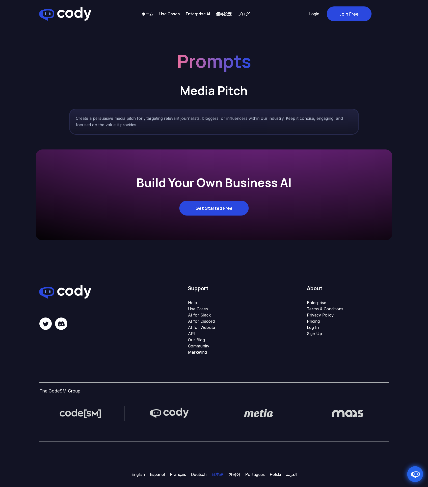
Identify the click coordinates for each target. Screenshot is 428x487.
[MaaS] (348, 413)
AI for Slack (199, 315)
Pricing (313, 321)
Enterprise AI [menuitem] (198, 14)
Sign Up (314, 333)
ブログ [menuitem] (244, 14)
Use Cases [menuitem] (169, 14)
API (191, 333)
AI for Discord (201, 321)
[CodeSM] (80, 413)
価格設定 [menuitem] (224, 14)
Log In (313, 327)
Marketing (197, 352)
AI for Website (201, 327)
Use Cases (198, 308)
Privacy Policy (320, 315)
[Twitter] (45, 323)
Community (198, 345)
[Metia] (259, 413)
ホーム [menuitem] (147, 14)
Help (192, 302)
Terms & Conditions (325, 308)
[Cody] (169, 413)
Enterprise (316, 302)
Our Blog (196, 339)
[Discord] (61, 323)
